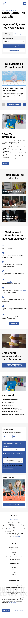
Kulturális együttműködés (14, 559)
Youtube (14, 436)
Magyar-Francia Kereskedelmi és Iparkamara (14, 589)
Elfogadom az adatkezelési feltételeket (13, 453)
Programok (14, 549)
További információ (14, 104)
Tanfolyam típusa (8, 38)
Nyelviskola (17, 528)
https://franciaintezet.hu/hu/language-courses (14, 188)
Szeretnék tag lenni (14, 504)
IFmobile (14, 572)
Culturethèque (14, 567)
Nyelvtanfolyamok (14, 46)
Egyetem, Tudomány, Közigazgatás (14, 556)
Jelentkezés (14, 323)
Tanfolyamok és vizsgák (14, 547)
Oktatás (14, 554)
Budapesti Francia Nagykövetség (14, 587)
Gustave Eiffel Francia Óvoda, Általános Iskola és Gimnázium (14, 593)
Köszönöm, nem (18, 610)
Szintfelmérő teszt (14, 50)
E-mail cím (6, 446)
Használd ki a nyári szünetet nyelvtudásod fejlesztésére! (14, 365)
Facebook (4, 436)
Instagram (9, 436)
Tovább (5, 163)
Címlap (3, 10)
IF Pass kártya (22, 290)
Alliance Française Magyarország (14, 585)
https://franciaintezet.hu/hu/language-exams (14, 202)
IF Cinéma (14, 569)
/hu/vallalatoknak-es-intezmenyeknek (14, 216)
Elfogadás (6, 610)
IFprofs (14, 574)
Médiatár (10, 528)
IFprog (14, 576)
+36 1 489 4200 (16, 536)
